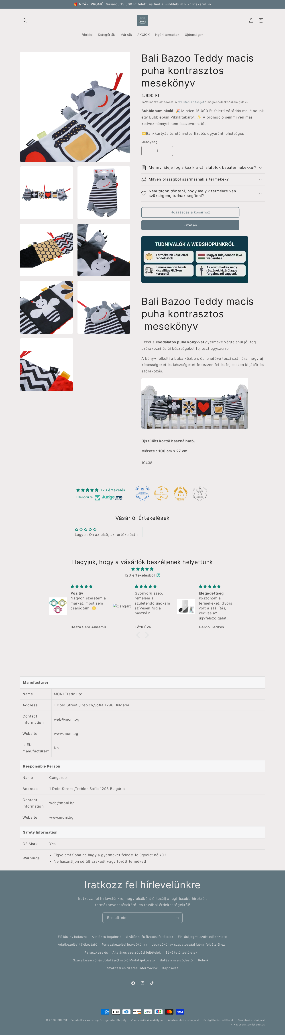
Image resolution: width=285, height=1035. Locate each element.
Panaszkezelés (96, 952)
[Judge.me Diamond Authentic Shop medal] (142, 493)
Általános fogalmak (107, 937)
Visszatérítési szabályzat (147, 1020)
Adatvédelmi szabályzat (183, 1020)
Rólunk (203, 960)
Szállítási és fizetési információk (132, 968)
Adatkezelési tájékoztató (77, 944)
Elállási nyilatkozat (72, 937)
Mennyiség (149, 142)
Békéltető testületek (181, 952)
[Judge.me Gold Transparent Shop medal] (161, 493)
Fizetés (190, 225)
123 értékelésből (140, 575)
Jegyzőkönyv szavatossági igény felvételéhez (188, 944)
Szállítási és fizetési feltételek (149, 937)
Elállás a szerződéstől (176, 960)
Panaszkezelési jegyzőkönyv (124, 944)
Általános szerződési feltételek (136, 952)
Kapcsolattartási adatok (249, 1024)
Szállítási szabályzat (251, 1020)
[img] (142, 569)
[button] (25, 20)
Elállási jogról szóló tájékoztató (202, 937)
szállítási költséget (191, 102)
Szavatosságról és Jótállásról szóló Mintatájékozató (114, 960)
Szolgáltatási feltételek (219, 1020)
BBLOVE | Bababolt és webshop (78, 1020)
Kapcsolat (170, 968)
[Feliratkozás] (177, 917)
